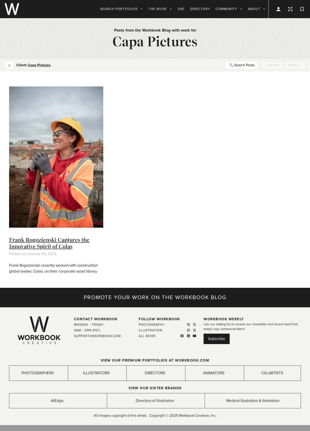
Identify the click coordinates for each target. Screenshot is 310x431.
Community (226, 9)
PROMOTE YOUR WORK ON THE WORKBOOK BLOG (155, 297)
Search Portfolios (119, 9)
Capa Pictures (39, 65)
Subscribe (216, 338)
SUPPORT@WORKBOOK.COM (97, 336)
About (254, 9)
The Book (157, 9)
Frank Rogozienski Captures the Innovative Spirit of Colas (49, 243)
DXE (181, 9)
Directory (200, 9)
